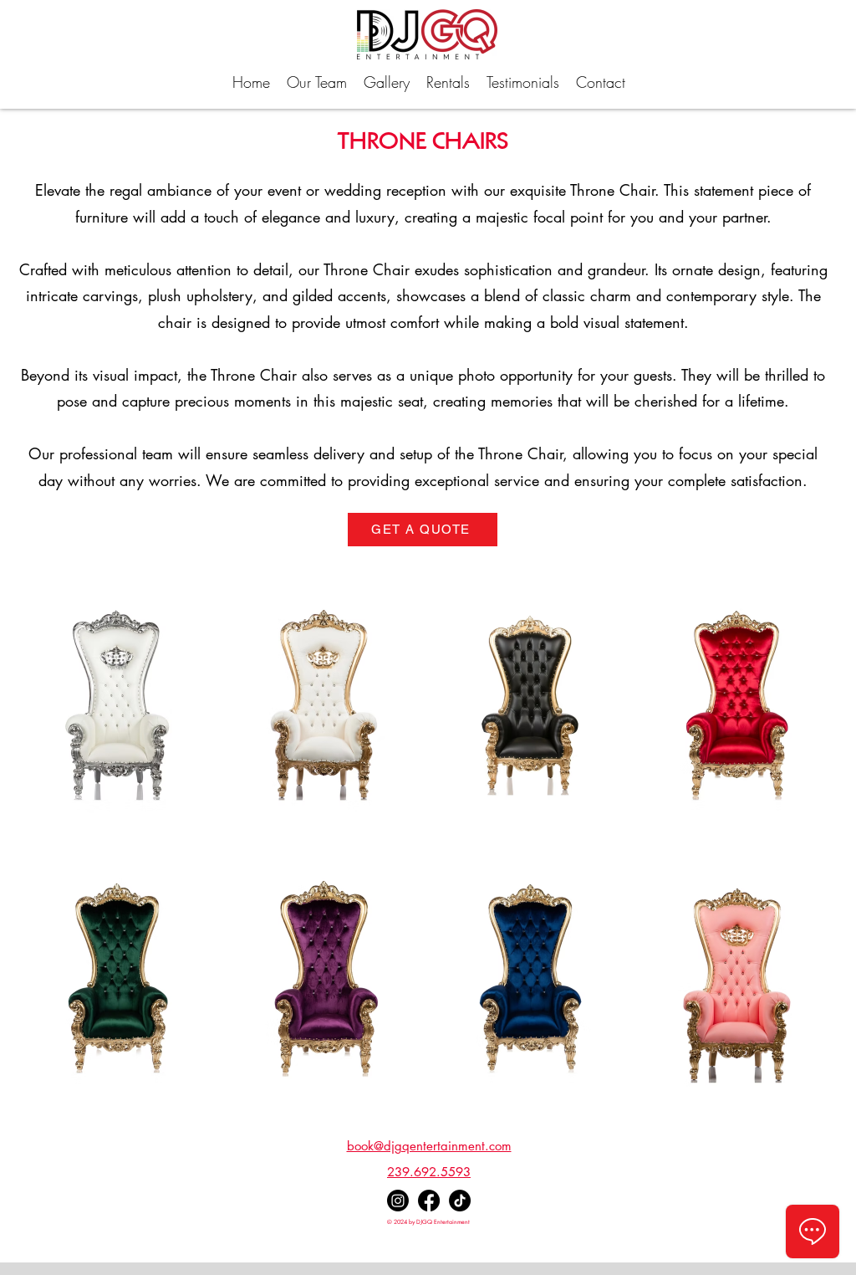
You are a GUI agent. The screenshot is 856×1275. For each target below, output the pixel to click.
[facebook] (429, 1200)
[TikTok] (460, 1200)
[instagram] (398, 1200)
